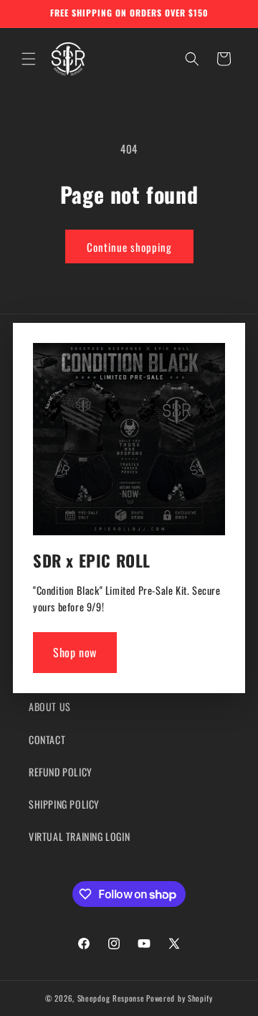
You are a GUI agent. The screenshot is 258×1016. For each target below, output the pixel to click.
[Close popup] (210, 358)
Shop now (75, 652)
